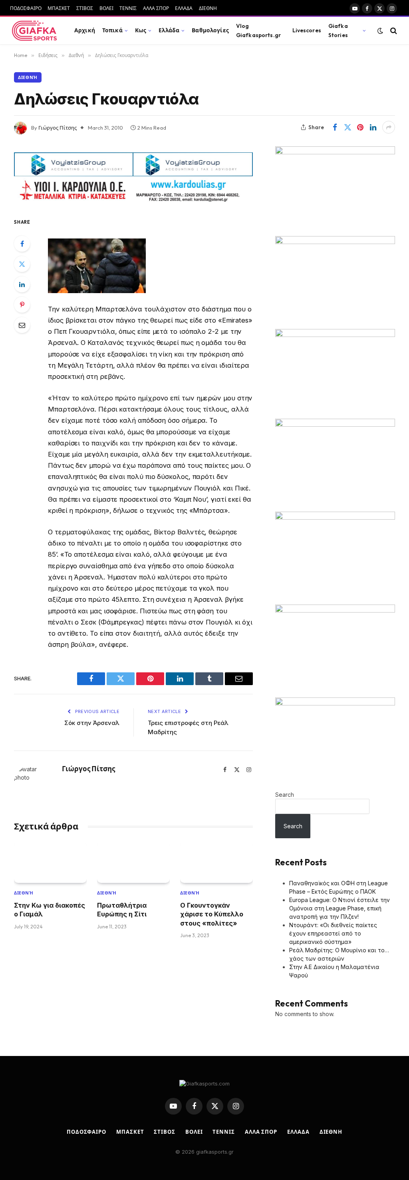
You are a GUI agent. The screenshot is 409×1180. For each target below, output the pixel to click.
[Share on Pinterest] (360, 127)
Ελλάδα (169, 30)
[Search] (393, 30)
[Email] (22, 325)
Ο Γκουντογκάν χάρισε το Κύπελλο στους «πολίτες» (211, 914)
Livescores (306, 30)
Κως (140, 30)
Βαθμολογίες (210, 30)
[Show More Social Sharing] (388, 127)
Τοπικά (112, 30)
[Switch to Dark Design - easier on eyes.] (380, 31)
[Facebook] (22, 244)
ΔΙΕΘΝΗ (208, 8)
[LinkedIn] (22, 284)
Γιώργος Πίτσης (57, 127)
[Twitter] (22, 264)
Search (284, 794)
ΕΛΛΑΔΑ (184, 8)
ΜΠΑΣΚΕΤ (59, 8)
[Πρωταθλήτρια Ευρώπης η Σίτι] (133, 862)
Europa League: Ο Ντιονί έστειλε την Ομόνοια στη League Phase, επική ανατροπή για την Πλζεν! (339, 908)
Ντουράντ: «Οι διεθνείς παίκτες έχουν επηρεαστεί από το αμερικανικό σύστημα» (333, 933)
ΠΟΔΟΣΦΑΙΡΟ (26, 8)
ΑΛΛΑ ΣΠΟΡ (156, 8)
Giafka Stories (338, 30)
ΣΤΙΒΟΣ (84, 8)
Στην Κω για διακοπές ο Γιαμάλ (49, 909)
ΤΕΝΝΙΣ (128, 8)
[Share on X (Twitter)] (347, 127)
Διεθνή (28, 77)
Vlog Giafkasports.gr (258, 30)
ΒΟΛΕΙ (106, 8)
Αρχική (84, 30)
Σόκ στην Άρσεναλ (91, 723)
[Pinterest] (22, 305)
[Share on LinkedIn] (373, 127)
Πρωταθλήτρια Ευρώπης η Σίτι (122, 909)
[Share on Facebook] (335, 127)
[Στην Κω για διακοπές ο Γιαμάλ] (50, 862)
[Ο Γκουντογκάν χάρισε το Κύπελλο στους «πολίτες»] (216, 862)
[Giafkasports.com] (34, 31)
